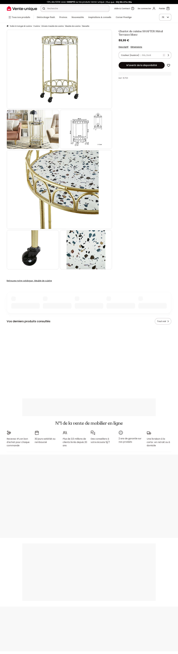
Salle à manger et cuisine (21, 26)
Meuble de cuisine (72, 26)
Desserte (85, 26)
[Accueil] (7, 26)
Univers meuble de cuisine (52, 26)
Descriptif (123, 47)
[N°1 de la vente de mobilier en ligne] (22, 8)
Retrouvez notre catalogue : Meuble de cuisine (29, 280)
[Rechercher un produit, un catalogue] (44, 8)
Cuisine (36, 26)
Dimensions (136, 47)
